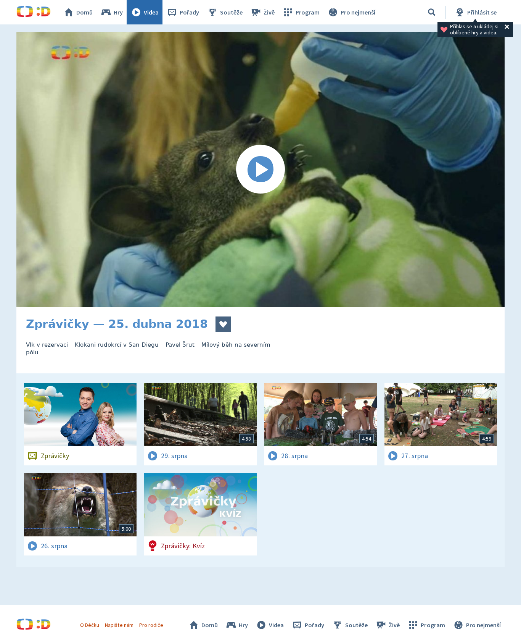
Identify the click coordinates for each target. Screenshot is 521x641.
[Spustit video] (260, 169)
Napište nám (119, 625)
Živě (269, 12)
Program (308, 12)
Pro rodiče (151, 625)
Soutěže (231, 12)
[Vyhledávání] (431, 12)
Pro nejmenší (358, 12)
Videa (151, 12)
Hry (118, 12)
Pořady (189, 12)
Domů (84, 12)
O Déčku (89, 625)
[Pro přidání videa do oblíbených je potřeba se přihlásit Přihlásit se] (223, 324)
